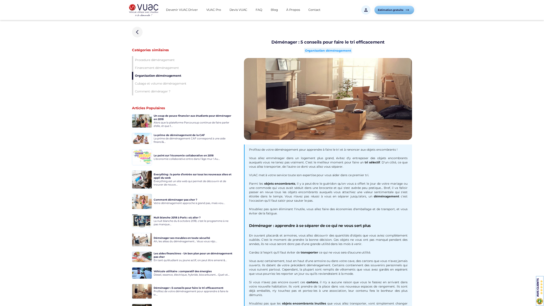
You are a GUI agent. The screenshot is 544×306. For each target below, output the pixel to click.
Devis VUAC (238, 10)
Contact (314, 10)
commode (263, 188)
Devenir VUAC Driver (182, 10)
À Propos (293, 10)
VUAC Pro (213, 10)
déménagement (386, 196)
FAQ (259, 10)
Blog (274, 10)
